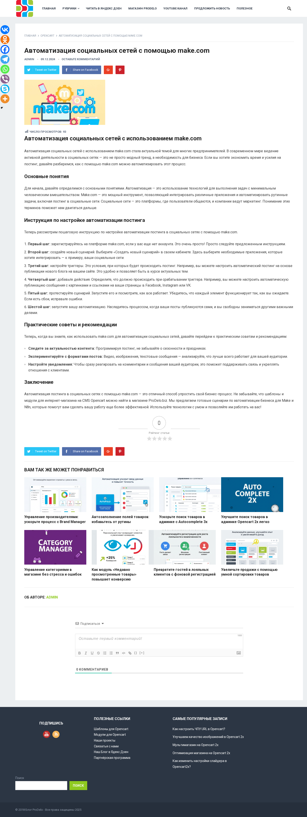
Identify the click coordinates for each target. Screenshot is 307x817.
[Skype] (4, 88)
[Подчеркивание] (92, 653)
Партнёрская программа (112, 758)
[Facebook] (4, 49)
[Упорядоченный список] (105, 653)
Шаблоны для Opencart (111, 729)
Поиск (19, 778)
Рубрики (69, 8)
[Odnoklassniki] (4, 39)
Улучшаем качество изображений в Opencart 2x (208, 737)
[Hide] (2, 108)
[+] (142, 652)
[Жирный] (79, 653)
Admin (29, 59)
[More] (4, 98)
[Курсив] (86, 653)
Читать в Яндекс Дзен (104, 8)
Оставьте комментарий (81, 59)
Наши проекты (104, 740)
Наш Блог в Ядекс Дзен (111, 752)
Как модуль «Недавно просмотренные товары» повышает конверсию (114, 574)
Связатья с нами (106, 746)
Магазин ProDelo (142, 8)
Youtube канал (175, 8)
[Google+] (108, 70)
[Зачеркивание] (98, 653)
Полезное (244, 8)
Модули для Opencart (110, 734)
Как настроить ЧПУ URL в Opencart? (199, 729)
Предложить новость (212, 8)
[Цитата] (117, 653)
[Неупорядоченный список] (111, 653)
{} (135, 652)
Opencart (47, 35)
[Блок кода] (123, 653)
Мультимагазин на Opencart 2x (195, 745)
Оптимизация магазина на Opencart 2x (201, 753)
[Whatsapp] (4, 69)
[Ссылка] (130, 653)
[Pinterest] (120, 70)
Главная (49, 8)
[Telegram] (4, 59)
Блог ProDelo (34, 809)
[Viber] (4, 79)
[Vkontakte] (4, 29)
